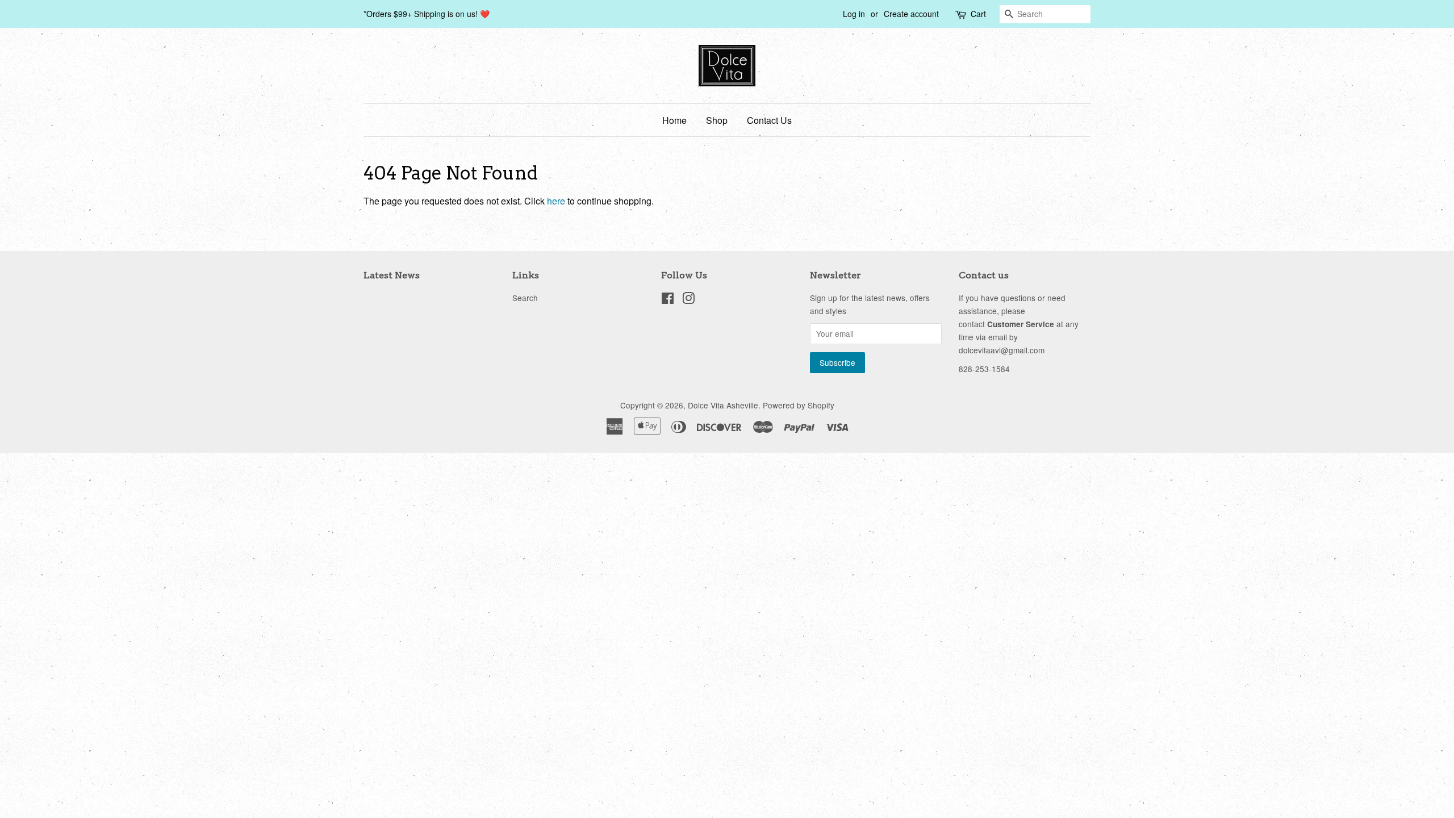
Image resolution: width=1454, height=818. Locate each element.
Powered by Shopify (798, 405)
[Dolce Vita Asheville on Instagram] (688, 300)
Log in (854, 13)
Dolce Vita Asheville (723, 405)
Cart (978, 13)
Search (525, 297)
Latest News (392, 275)
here (556, 200)
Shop (717, 120)
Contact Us (769, 120)
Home (674, 120)
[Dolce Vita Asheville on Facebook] (667, 300)
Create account (911, 13)
